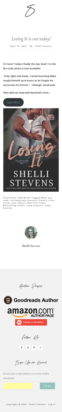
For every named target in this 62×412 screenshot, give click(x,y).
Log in (52, 404)
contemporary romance (23, 200)
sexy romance (35, 205)
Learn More (13, 102)
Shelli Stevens (37, 404)
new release (19, 203)
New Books (24, 198)
